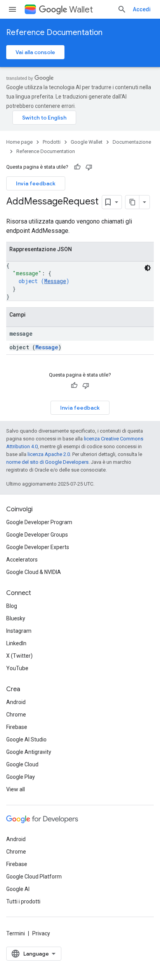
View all (15, 789)
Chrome (16, 714)
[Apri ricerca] (122, 9)
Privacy (41, 933)
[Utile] (77, 167)
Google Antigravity (28, 752)
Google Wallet (87, 142)
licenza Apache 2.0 (49, 454)
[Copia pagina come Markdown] (132, 202)
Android (16, 702)
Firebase (16, 727)
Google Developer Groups (37, 535)
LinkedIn (16, 643)
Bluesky (15, 618)
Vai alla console (35, 52)
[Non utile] (89, 167)
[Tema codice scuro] (147, 268)
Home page (19, 142)
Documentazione (132, 142)
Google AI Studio (26, 739)
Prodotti (52, 142)
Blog (11, 606)
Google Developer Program (39, 522)
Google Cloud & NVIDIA (33, 572)
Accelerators (22, 559)
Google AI (18, 889)
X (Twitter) (19, 656)
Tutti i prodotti (23, 901)
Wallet (81, 9)
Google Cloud (22, 764)
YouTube (17, 668)
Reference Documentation (54, 32)
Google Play (20, 777)
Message (55, 281)
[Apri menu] (12, 9)
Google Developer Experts (37, 547)
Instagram (18, 631)
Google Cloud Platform (34, 876)
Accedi (142, 9)
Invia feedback (36, 183)
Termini (15, 933)
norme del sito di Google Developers (47, 462)
